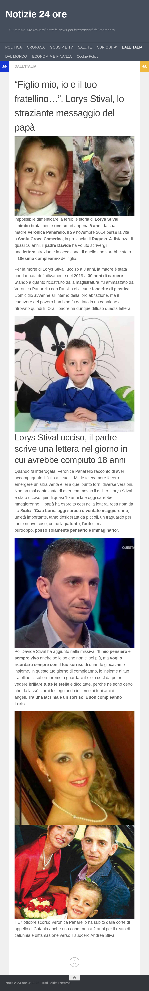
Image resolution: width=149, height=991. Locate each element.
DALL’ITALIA (132, 47)
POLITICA (13, 47)
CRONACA (36, 47)
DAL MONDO (16, 56)
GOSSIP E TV (61, 47)
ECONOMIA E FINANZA (52, 56)
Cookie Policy (87, 56)
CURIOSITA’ (107, 47)
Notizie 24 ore (36, 14)
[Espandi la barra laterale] (4, 66)
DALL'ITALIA (25, 66)
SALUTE (85, 47)
